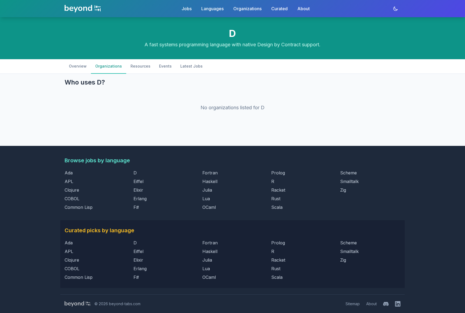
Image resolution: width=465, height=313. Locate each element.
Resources (140, 66)
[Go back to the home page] (83, 8)
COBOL (72, 198)
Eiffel (138, 181)
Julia (207, 190)
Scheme (348, 172)
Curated (279, 8)
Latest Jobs (191, 66)
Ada (69, 172)
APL (69, 181)
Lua (206, 198)
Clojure (72, 190)
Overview (78, 66)
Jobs (187, 8)
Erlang (140, 198)
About (303, 8)
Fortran (210, 172)
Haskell (209, 181)
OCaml (209, 207)
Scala (277, 207)
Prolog (278, 172)
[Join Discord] (386, 304)
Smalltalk (349, 181)
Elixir (138, 190)
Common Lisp (79, 207)
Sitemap (353, 303)
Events (165, 66)
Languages (212, 8)
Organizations (247, 8)
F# (136, 207)
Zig (343, 190)
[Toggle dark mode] (395, 8)
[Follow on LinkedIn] (397, 304)
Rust (275, 198)
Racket (278, 190)
